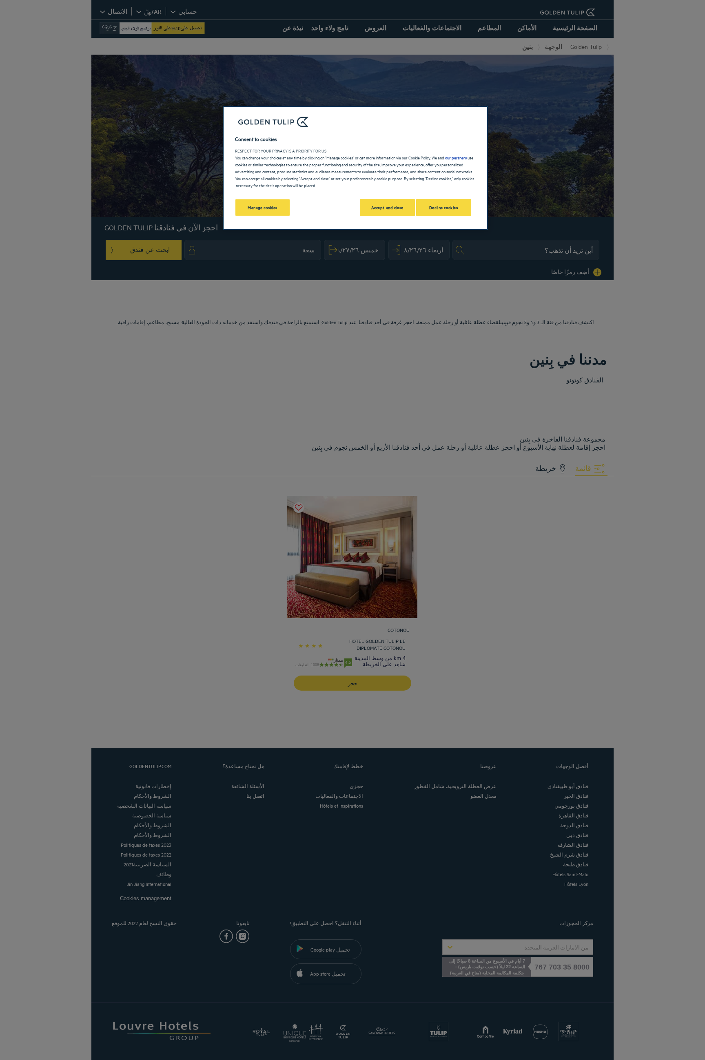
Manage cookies (262, 207)
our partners (456, 157)
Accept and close (387, 207)
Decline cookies (443, 207)
